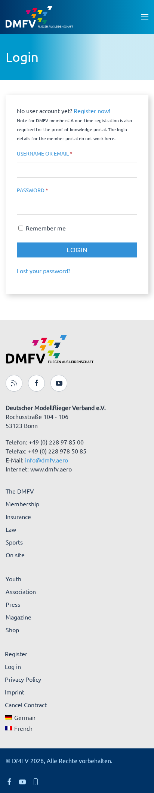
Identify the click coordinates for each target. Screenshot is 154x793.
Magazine (18, 617)
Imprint (14, 692)
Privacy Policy (23, 679)
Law (11, 529)
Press (13, 604)
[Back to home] (39, 17)
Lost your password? (43, 270)
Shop (12, 629)
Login (77, 250)
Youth (13, 578)
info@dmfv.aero (46, 460)
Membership (22, 503)
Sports (14, 542)
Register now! (92, 110)
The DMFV (20, 491)
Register (16, 653)
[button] (144, 17)
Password (45, 189)
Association (21, 591)
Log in (13, 666)
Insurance (18, 516)
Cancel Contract (26, 704)
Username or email (57, 153)
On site (15, 554)
